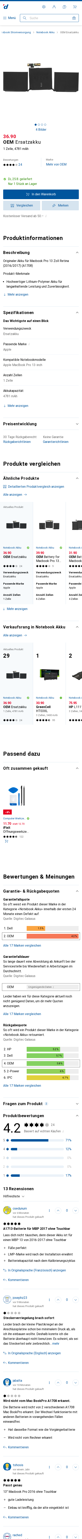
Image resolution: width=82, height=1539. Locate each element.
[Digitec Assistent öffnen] (64, 7)
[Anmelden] (54, 7)
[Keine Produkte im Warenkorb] (75, 7)
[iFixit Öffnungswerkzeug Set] (16, 813)
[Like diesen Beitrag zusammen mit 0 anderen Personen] (58, 1210)
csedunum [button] (20, 1208)
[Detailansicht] (41, 934)
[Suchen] (24, 18)
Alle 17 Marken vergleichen (22, 945)
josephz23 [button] (20, 1298)
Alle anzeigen (12, 495)
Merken (63, 205)
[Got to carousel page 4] (45, 125)
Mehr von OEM (56, 162)
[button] (41, 181)
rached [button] (17, 1535)
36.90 (9, 136)
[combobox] (14, 1196)
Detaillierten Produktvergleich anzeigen (36, 487)
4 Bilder (41, 129)
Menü (12, 18)
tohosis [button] (18, 1465)
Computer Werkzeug (14, 818)
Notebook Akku (45, 32)
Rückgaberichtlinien (17, 442)
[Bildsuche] (74, 18)
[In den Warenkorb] (6, 841)
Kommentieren (18, 1280)
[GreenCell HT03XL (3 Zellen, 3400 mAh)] (49, 684)
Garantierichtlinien (55, 442)
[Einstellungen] (44, 7)
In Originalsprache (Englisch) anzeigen (34, 1353)
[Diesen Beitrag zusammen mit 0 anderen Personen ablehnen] (75, 1210)
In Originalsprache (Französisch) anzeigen (37, 1270)
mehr (55, 1343)
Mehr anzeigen (18, 294)
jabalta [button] (17, 1380)
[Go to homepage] (6, 6)
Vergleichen (24, 205)
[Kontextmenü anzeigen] (49, 1210)
